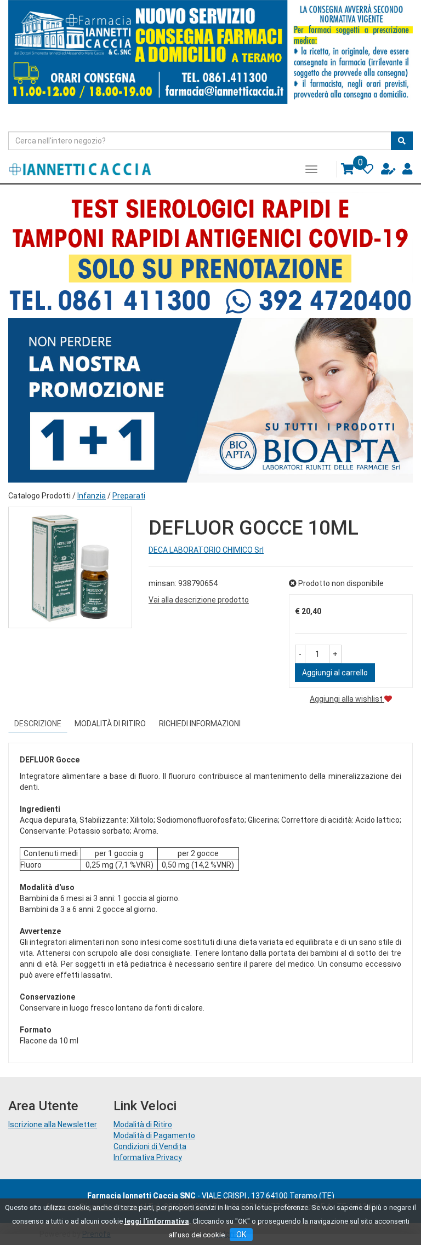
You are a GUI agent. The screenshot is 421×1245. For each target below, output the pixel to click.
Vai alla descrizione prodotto (199, 599)
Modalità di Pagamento (154, 1135)
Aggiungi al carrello (335, 672)
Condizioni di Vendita (149, 1146)
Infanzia (91, 495)
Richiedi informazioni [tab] (200, 723)
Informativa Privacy (147, 1157)
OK (241, 1234)
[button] (300, 654)
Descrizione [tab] (37, 723)
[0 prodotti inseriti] (343, 172)
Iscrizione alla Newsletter (52, 1124)
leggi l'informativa (156, 1221)
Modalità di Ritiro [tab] (110, 723)
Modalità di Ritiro (142, 1124)
